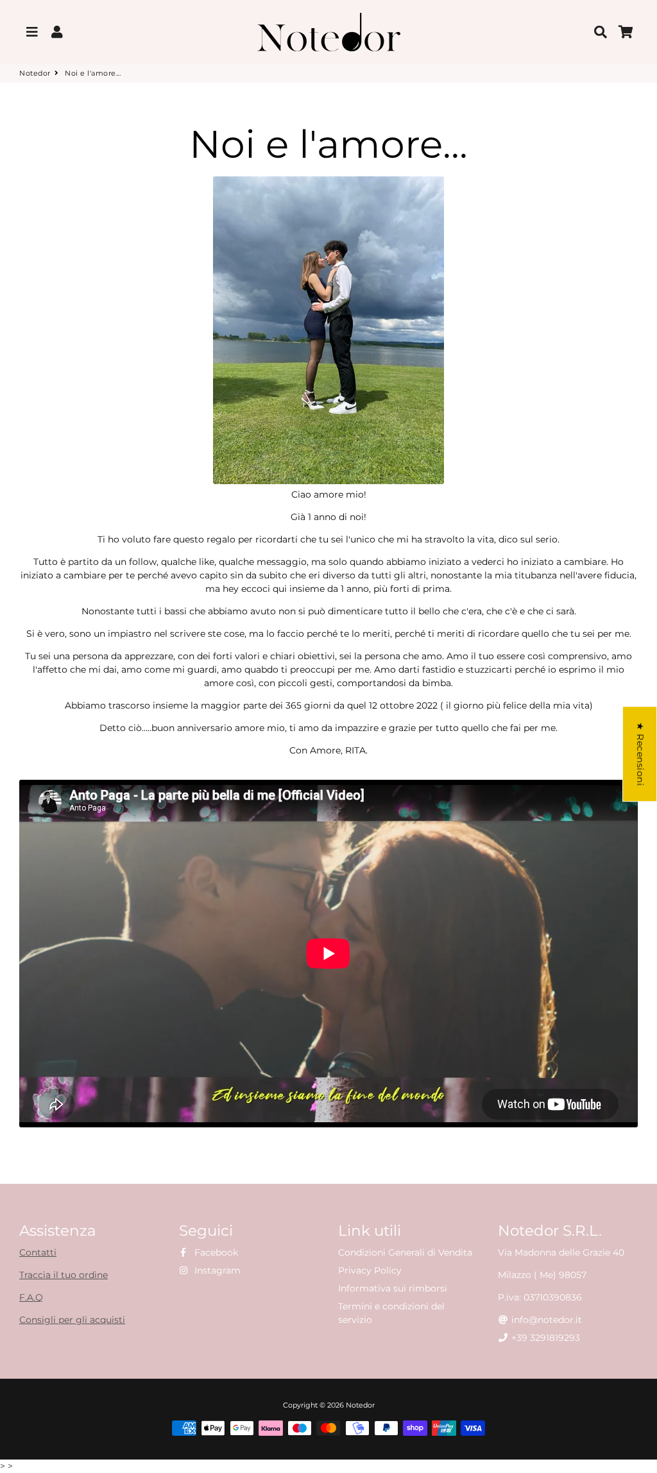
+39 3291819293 (544, 1337)
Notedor (35, 73)
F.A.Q (31, 1297)
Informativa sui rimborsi (392, 1288)
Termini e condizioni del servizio (391, 1313)
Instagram (216, 1270)
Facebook (215, 1252)
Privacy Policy (370, 1270)
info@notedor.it (545, 1320)
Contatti (37, 1252)
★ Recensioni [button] (640, 754)
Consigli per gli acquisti (72, 1320)
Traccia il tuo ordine (63, 1275)
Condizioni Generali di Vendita (405, 1252)
